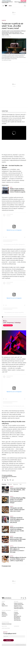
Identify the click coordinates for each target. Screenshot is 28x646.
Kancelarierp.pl (17, 617)
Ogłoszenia (4, 613)
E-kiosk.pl (16, 612)
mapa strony (4, 626)
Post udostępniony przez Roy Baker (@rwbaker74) (14, 244)
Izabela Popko (5, 111)
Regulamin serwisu (18, 605)
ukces (10, 5)
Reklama (3, 612)
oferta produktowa (6, 628)
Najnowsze (15, 484)
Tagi (20, 484)
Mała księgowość (17, 616)
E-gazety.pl (16, 613)
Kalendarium (16, 626)
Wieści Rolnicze (17, 618)
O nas (3, 603)
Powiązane (4, 484)
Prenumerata (4, 614)
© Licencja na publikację (7, 475)
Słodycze (4, 20)
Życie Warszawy (17, 620)
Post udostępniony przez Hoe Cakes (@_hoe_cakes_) (14, 406)
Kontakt (3, 604)
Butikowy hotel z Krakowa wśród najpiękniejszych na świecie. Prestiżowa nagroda (17, 190)
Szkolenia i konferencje (6, 623)
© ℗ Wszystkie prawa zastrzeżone (9, 476)
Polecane (10, 484)
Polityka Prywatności (18, 603)
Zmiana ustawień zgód (18, 604)
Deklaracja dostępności (18, 608)
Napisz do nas (5, 605)
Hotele (11, 187)
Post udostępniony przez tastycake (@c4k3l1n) (14, 312)
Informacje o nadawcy (18, 607)
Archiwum (4, 616)
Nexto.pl (15, 614)
